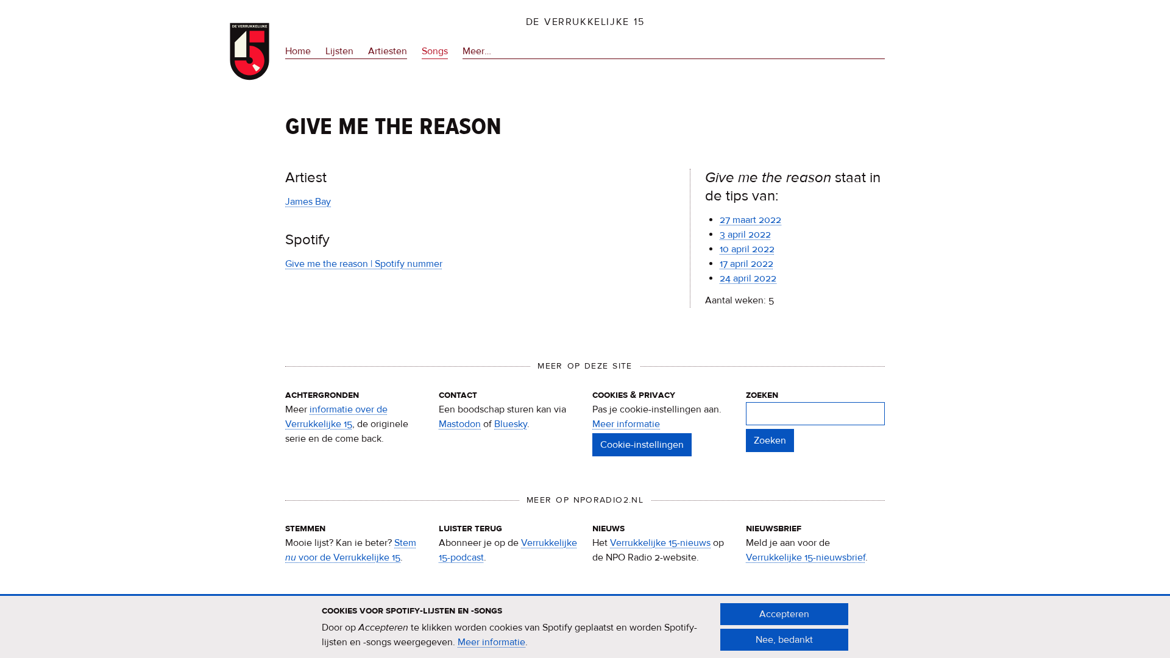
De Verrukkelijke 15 (585, 22)
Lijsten (339, 51)
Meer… (477, 52)
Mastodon (460, 424)
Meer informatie (626, 424)
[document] (585, 627)
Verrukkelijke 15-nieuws (660, 543)
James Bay (308, 202)
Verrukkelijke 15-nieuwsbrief (805, 557)
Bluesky (510, 424)
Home (298, 51)
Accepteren (784, 614)
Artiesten (387, 51)
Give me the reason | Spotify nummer (363, 264)
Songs (435, 51)
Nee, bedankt (784, 640)
